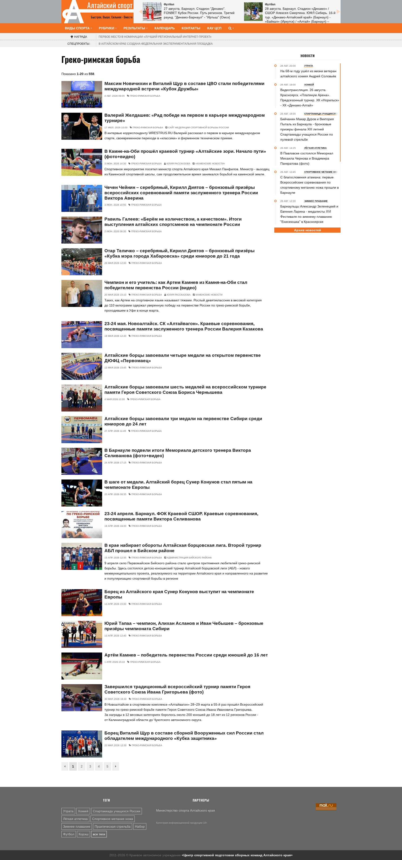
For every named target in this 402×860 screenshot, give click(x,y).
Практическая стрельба (113, 826)
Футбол (68, 834)
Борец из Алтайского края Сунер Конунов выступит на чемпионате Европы (179, 594)
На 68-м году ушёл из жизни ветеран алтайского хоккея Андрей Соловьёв (308, 73)
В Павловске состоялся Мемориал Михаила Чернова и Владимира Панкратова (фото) (306, 158)
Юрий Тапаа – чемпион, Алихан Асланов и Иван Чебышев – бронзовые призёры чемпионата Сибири (183, 626)
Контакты (191, 28)
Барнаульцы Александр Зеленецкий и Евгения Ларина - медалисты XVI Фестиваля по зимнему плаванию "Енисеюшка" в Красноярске (309, 214)
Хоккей (83, 811)
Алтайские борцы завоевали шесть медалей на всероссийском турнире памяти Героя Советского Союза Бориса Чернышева (185, 389)
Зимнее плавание (76, 826)
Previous (140, 11)
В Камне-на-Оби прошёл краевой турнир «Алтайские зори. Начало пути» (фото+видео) (185, 154)
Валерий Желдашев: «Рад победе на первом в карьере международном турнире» (184, 118)
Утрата (68, 811)
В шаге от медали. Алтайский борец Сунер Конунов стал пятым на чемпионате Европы (178, 484)
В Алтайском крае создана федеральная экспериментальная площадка (156, 43)
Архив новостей (307, 230)
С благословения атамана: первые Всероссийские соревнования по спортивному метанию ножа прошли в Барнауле (309, 184)
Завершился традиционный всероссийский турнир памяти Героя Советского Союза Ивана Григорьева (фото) (177, 689)
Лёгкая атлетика (75, 819)
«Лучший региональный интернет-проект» (155, 36)
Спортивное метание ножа (112, 819)
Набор (140, 826)
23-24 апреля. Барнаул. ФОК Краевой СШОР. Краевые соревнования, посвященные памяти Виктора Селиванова (181, 516)
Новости (308, 55)
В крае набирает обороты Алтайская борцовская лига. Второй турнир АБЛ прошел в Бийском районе (182, 548)
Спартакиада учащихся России (116, 811)
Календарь (164, 28)
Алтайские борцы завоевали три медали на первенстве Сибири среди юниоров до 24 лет (183, 421)
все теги (99, 834)
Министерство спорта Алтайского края (185, 810)
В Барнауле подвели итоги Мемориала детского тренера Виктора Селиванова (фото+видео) (177, 453)
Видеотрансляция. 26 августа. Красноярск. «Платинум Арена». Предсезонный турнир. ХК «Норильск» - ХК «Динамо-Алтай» (309, 97)
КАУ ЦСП (214, 28)
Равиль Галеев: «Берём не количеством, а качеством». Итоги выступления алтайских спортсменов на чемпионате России (173, 222)
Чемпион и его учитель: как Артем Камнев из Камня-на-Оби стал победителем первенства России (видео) (175, 285)
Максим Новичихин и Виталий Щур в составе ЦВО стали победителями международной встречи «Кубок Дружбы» (184, 86)
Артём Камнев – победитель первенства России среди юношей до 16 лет (186, 655)
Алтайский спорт (110, 5)
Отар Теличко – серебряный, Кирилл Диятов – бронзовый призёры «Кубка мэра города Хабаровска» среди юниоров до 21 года (179, 253)
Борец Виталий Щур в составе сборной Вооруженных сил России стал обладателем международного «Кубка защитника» (184, 736)
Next (338, 11)
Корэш (83, 834)
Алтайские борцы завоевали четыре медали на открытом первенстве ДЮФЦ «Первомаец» (182, 358)
